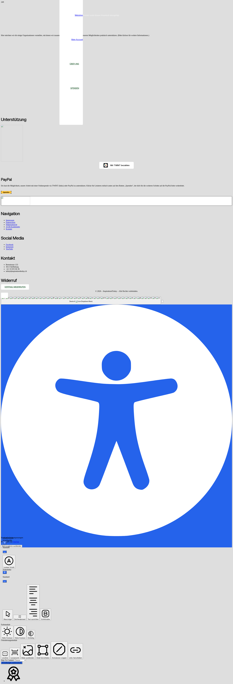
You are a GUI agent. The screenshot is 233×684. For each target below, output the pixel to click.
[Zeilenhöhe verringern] (5, 581)
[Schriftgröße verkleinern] (5, 552)
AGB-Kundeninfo (13, 227)
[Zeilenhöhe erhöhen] (5, 572)
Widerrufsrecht (11, 225)
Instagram (9, 247)
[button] (4, 295)
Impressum (10, 220)
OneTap (16, 542)
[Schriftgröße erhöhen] (5, 542)
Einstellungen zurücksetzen (11, 663)
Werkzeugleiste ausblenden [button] (11, 546)
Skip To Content (7, 660)
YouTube (9, 249)
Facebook (9, 245)
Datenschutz (10, 222)
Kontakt (9, 229)
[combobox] (81, 300)
